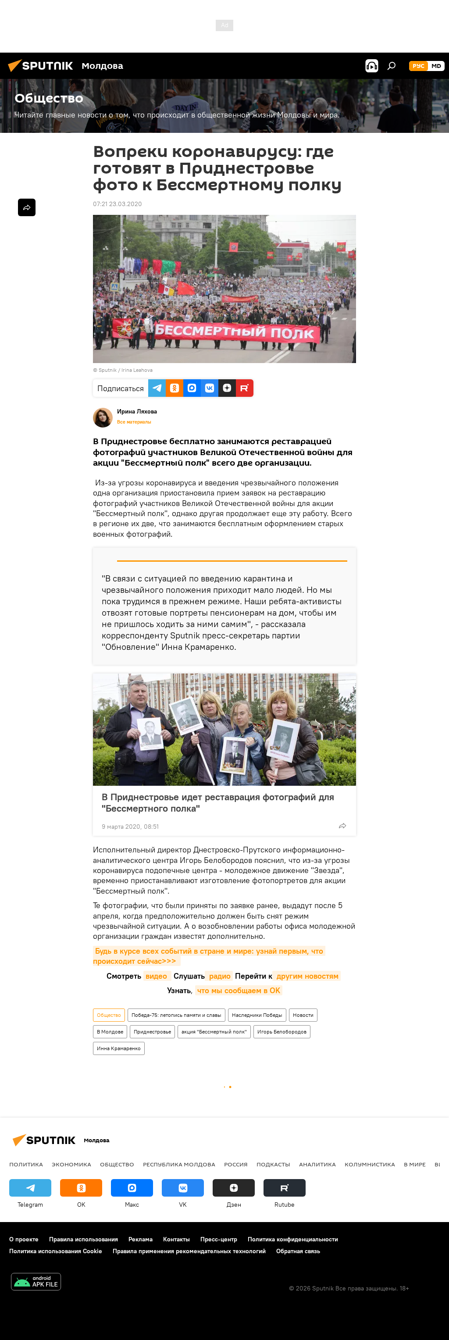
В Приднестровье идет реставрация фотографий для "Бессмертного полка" (218, 802)
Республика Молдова (179, 1164)
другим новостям (306, 976)
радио (219, 976)
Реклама (140, 1239)
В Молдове (110, 1031)
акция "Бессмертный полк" (214, 1031)
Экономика (71, 1164)
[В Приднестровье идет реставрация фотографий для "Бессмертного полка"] (224, 730)
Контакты (176, 1239)
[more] (342, 825)
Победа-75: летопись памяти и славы (176, 1015)
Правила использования (83, 1239)
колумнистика (370, 1164)
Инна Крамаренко (119, 1048)
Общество (109, 1015)
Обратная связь (298, 1251)
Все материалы (134, 422)
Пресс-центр (218, 1239)
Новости (303, 1015)
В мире (415, 1164)
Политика (26, 1164)
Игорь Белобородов (281, 1031)
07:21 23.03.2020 (117, 204)
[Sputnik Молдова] (43, 73)
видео (157, 976)
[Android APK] (36, 1283)
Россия (236, 1164)
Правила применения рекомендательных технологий (189, 1251)
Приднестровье (152, 1031)
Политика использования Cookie (55, 1251)
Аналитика (317, 1164)
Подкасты (273, 1164)
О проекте (24, 1239)
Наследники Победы (257, 1015)
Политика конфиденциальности (293, 1239)
